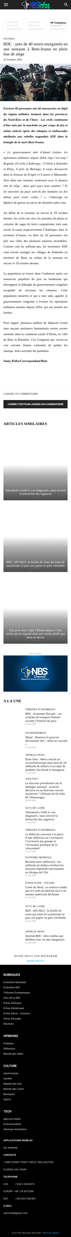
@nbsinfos (35, 961)
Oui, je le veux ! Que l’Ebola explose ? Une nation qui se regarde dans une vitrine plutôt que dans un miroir (35, 634)
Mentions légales (51, 1232)
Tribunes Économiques (40, 709)
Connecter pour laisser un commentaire (36, 404)
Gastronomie (10, 1073)
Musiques (9, 1094)
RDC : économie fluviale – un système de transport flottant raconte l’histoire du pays (43, 717)
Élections (8, 1023)
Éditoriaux (9, 1048)
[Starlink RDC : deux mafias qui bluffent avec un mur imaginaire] (13, 937)
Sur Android (10, 1147)
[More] (60, 374)
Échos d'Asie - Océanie (40, 883)
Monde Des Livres (13, 1088)
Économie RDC (11, 987)
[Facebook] (21, 374)
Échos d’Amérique (13, 1008)
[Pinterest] (36, 374)
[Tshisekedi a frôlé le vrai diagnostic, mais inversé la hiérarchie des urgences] (35, 464)
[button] (5, 4)
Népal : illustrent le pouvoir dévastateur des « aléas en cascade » (46, 741)
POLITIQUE (9, 39)
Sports (7, 1099)
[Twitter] (29, 374)
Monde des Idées (13, 1053)
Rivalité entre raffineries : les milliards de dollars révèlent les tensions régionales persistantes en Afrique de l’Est (44, 867)
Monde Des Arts (12, 1083)
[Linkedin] (52, 374)
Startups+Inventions (15, 1129)
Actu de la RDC (35, 808)
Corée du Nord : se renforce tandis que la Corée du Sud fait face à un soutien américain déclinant (46, 891)
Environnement (35, 733)
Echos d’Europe (12, 1018)
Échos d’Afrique (12, 1003)
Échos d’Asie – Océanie (16, 1013)
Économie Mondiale (38, 857)
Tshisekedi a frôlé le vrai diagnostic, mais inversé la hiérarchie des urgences (35, 492)
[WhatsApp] (44, 374)
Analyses (31, 779)
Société (7, 1078)
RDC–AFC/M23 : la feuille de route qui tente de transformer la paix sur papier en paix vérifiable (45, 914)
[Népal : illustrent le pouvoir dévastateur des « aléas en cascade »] (13, 740)
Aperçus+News (34, 755)
